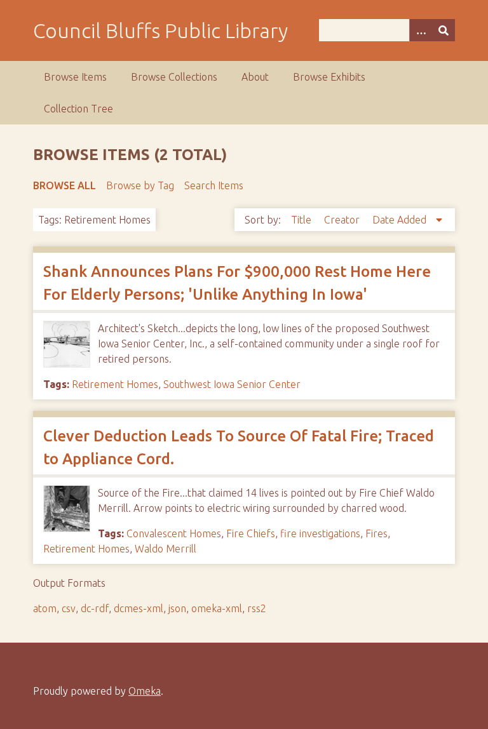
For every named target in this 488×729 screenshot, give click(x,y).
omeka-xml (216, 608)
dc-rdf (95, 608)
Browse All (64, 185)
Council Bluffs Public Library (160, 30)
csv (69, 608)
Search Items (213, 185)
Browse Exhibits (329, 77)
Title (302, 219)
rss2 (256, 608)
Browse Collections (174, 77)
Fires (376, 533)
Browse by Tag (140, 185)
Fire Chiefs (250, 533)
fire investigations (320, 533)
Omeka (144, 691)
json (177, 608)
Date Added (400, 219)
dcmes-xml (138, 608)
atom (45, 608)
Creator (343, 219)
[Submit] (443, 30)
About (255, 77)
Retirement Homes (115, 384)
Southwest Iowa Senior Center (232, 384)
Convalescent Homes (173, 533)
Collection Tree (78, 108)
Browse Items (75, 77)
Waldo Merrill (165, 548)
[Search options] (420, 30)
